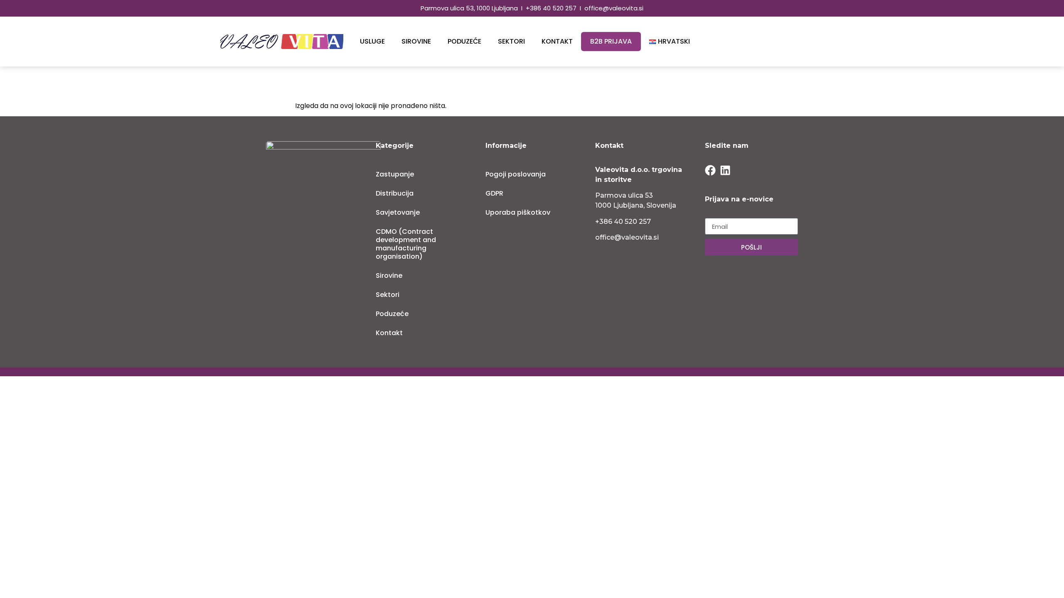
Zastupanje (395, 174)
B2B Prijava (611, 41)
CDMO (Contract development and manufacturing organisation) (406, 244)
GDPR (494, 193)
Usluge (372, 41)
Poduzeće (464, 41)
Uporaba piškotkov (517, 212)
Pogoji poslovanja (515, 174)
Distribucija (395, 193)
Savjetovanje (398, 212)
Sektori (511, 41)
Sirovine (416, 41)
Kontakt (557, 41)
